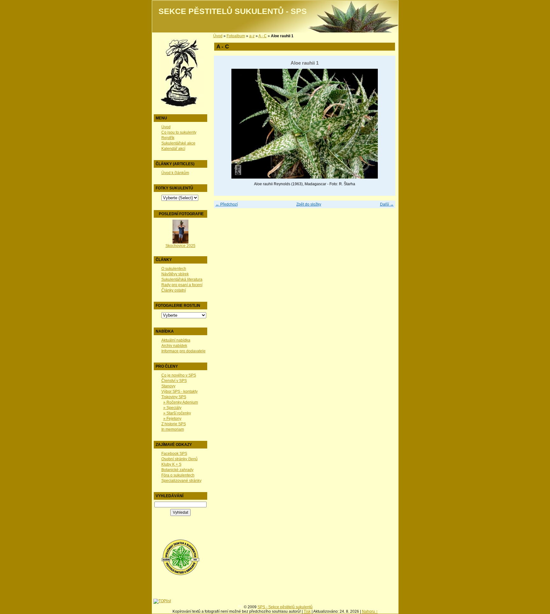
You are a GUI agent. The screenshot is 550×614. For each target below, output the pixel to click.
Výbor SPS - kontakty (179, 391)
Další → (387, 204)
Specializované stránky (181, 480)
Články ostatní (173, 290)
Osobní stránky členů (179, 459)
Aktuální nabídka (175, 340)
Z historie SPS (173, 424)
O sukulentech (173, 268)
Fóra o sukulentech (177, 475)
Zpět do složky (308, 204)
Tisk (307, 611)
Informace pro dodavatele (183, 351)
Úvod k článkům (175, 173)
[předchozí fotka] (224, 124)
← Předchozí (226, 204)
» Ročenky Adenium (180, 402)
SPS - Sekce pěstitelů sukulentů (285, 607)
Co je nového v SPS (178, 375)
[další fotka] (385, 124)
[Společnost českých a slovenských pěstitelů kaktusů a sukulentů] (180, 574)
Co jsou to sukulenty (178, 132)
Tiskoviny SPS (173, 397)
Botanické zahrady (177, 470)
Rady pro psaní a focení (181, 285)
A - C (262, 36)
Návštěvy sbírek (175, 274)
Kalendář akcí (173, 148)
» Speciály (172, 408)
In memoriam (172, 429)
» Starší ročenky (177, 413)
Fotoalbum (236, 36)
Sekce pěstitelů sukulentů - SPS (233, 11)
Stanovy (168, 386)
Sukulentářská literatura (181, 279)
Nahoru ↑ (370, 611)
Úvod (166, 127)
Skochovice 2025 (180, 245)
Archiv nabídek (174, 345)
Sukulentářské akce (178, 143)
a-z (252, 36)
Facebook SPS (174, 453)
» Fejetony (172, 418)
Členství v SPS (174, 380)
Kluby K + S (171, 464)
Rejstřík (167, 138)
